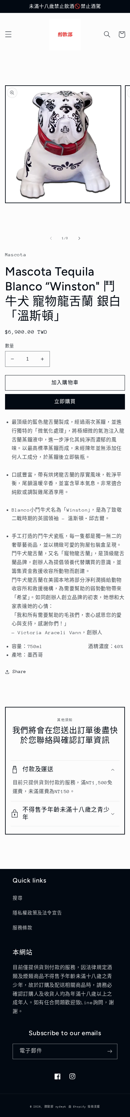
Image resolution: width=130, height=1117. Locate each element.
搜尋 (17, 898)
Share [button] (19, 671)
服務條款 (22, 927)
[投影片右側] (79, 238)
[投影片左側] (51, 238)
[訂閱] (110, 1051)
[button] (8, 34)
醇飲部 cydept (55, 1106)
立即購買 (65, 401)
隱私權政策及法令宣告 (37, 912)
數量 (9, 345)
